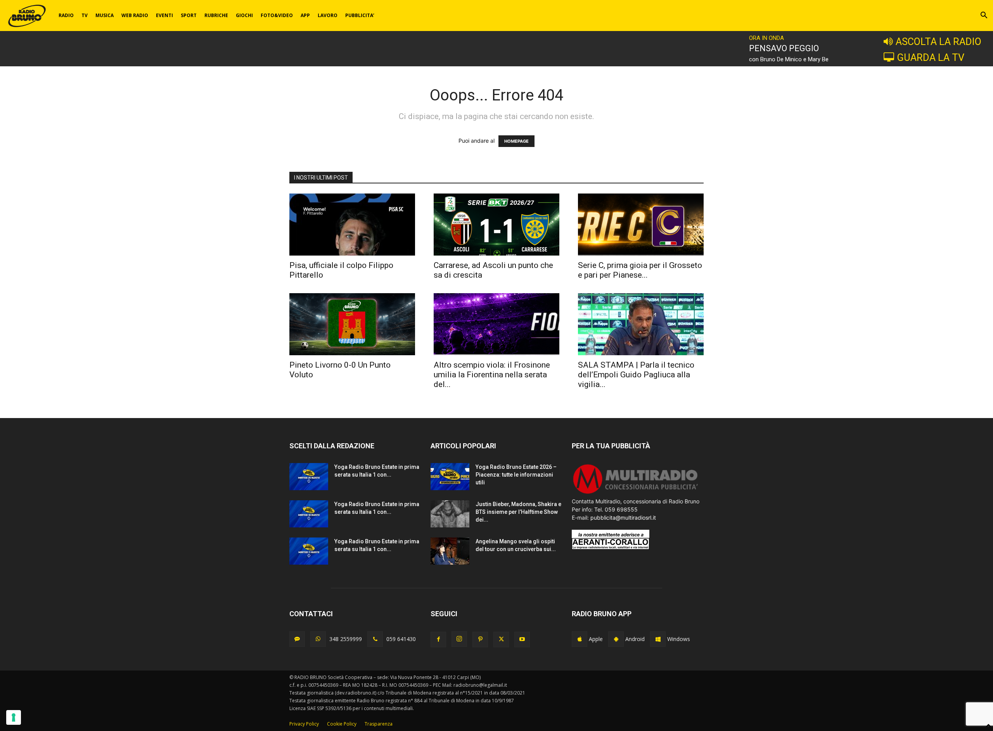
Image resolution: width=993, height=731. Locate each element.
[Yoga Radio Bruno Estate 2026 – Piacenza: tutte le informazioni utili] (450, 476)
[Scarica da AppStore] (579, 639)
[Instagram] (459, 639)
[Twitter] (501, 639)
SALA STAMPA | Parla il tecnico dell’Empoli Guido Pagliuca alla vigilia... (636, 374)
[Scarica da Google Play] (616, 639)
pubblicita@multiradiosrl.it (623, 517)
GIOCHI (244, 15)
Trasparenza (379, 724)
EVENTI (164, 15)
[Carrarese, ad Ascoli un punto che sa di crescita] (496, 225)
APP (305, 15)
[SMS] (297, 639)
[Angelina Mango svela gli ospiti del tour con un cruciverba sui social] (450, 551)
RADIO (66, 15)
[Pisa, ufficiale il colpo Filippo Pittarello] (352, 225)
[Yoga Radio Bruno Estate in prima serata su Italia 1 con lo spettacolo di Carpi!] (308, 476)
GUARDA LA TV (930, 57)
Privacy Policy (304, 724)
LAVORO (327, 15)
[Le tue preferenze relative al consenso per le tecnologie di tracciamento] (13, 717)
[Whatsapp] (318, 639)
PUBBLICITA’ (359, 15)
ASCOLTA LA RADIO (938, 41)
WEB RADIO (134, 15)
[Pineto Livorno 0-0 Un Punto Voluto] (352, 324)
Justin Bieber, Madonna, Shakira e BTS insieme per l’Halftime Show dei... (518, 512)
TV (84, 15)
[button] (983, 16)
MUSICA (104, 15)
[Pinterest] (480, 639)
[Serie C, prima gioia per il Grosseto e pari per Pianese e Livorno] (641, 225)
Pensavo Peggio (784, 48)
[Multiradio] (636, 493)
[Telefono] (375, 639)
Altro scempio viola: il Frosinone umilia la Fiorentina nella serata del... (492, 374)
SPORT (189, 15)
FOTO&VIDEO (277, 15)
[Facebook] (438, 639)
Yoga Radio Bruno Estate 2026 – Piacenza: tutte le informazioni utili (516, 475)
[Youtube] (522, 639)
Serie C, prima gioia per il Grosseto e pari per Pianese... (640, 270)
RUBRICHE (216, 15)
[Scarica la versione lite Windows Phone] (658, 639)
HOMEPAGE (516, 141)
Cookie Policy (341, 724)
